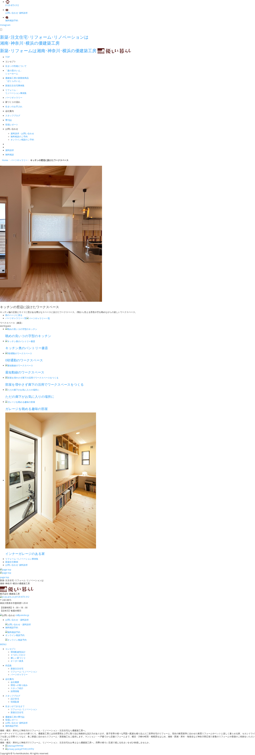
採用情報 (15, 691)
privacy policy (27, 748)
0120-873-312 (22, 596)
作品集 (8, 665)
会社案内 (9, 679)
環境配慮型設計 (18, 651)
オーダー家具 (17, 661)
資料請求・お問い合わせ (22, 133)
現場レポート (11, 719)
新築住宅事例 (11, 561)
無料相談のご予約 (19, 136)
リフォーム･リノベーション (24, 671)
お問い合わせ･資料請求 (16, 722)
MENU (3, 644)
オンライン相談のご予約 (22, 139)
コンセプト (10, 648)
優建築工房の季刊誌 (14, 716)
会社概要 (15, 682)
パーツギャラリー (19, 674)
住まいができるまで (14, 706)
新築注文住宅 (17, 668)
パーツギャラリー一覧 (16, 318)
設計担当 (15, 698)
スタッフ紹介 (17, 688)
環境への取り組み (19, 685)
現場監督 (15, 701)
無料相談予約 (11, 725)
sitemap (19, 745)
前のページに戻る (13, 315)
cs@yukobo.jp (22, 615)
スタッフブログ (12, 695)
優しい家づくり (18, 657)
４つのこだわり (18, 654)
